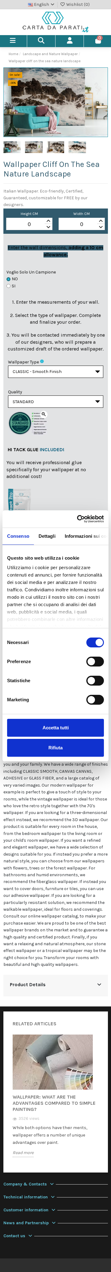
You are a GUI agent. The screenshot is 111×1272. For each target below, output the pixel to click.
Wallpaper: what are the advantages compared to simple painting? (54, 1103)
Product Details (28, 984)
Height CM (29, 214)
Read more (23, 1152)
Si (13, 286)
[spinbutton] (29, 224)
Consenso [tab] (18, 536)
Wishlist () (77, 4)
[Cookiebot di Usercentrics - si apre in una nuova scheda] (78, 519)
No (15, 279)
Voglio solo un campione (31, 272)
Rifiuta (55, 747)
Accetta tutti (56, 727)
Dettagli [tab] (47, 536)
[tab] (55, 985)
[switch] (95, 661)
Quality (15, 392)
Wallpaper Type (23, 362)
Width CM (81, 214)
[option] (55, 1100)
